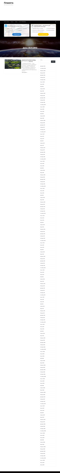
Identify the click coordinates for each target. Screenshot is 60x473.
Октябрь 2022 (42, 79)
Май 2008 (42, 385)
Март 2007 (42, 417)
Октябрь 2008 (42, 374)
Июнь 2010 (42, 328)
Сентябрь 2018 (43, 104)
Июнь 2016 (42, 165)
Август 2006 (42, 433)
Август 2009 (42, 351)
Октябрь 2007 (42, 401)
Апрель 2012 (42, 279)
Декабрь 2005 (42, 451)
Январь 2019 (42, 95)
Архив (16, 21)
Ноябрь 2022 (42, 77)
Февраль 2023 (42, 70)
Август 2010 (42, 324)
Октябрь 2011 (42, 292)
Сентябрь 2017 (43, 131)
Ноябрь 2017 (42, 127)
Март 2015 (42, 199)
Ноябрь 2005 (42, 453)
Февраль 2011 (42, 310)
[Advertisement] (30, 12)
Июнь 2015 (42, 193)
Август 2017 (42, 134)
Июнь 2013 (42, 247)
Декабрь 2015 (42, 179)
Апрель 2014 (42, 224)
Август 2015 (42, 188)
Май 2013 (42, 249)
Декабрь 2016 (42, 152)
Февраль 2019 (42, 93)
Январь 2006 (42, 449)
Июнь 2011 (42, 301)
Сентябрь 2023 (43, 68)
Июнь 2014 (42, 220)
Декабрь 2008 (42, 369)
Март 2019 (42, 91)
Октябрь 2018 (42, 102)
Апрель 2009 (42, 360)
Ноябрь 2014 (42, 208)
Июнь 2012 (42, 274)
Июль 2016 (42, 163)
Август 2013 (42, 242)
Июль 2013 (42, 245)
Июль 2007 (42, 408)
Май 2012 (42, 276)
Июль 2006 (42, 435)
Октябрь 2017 (42, 129)
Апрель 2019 (42, 88)
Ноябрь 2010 (42, 317)
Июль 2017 (42, 136)
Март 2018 (42, 118)
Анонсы (12, 21)
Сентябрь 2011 (42, 294)
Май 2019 (42, 86)
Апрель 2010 (42, 333)
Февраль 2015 (42, 202)
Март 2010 (42, 335)
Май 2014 (42, 222)
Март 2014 (42, 227)
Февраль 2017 (42, 147)
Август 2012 (42, 270)
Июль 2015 (42, 190)
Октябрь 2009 (42, 347)
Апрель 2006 (42, 442)
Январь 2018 (42, 122)
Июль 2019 (42, 84)
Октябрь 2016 (42, 156)
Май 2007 (42, 412)
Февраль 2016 (42, 174)
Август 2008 (42, 378)
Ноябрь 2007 (42, 399)
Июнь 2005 (42, 464)
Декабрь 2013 (42, 233)
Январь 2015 (42, 204)
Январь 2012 (42, 285)
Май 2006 (42, 439)
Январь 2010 (42, 340)
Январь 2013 (42, 258)
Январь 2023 (42, 72)
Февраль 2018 (42, 120)
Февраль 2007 (42, 419)
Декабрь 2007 (42, 396)
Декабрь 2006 (42, 424)
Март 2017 (42, 145)
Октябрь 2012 (42, 265)
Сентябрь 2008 (43, 376)
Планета (8, 2)
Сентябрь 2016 (43, 159)
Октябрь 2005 (42, 455)
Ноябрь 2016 (42, 154)
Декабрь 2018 (42, 97)
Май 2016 (42, 168)
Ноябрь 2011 (42, 290)
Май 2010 (42, 331)
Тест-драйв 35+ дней (43, 34)
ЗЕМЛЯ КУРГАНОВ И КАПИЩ (29, 60)
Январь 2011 (42, 313)
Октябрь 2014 (42, 211)
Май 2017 (42, 140)
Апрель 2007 (42, 415)
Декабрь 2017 (42, 125)
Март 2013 (42, 254)
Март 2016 (42, 172)
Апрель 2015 (42, 197)
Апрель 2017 (42, 143)
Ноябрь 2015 (42, 181)
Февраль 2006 (42, 446)
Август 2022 (42, 82)
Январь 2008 (42, 394)
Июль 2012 (42, 272)
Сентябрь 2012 (43, 267)
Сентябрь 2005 (43, 458)
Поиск (41, 59)
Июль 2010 (42, 326)
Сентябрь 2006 (43, 430)
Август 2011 (42, 297)
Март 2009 (42, 362)
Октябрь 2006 (42, 428)
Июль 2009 (42, 353)
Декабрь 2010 (42, 315)
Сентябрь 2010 (43, 322)
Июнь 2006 (42, 437)
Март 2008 (42, 390)
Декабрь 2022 (42, 75)
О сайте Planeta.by (22, 21)
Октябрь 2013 (42, 238)
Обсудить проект (17, 34)
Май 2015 (42, 195)
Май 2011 (41, 304)
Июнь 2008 (42, 383)
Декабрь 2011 (42, 288)
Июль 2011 (42, 299)
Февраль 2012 (42, 283)
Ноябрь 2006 (42, 426)
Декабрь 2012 (42, 261)
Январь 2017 (42, 150)
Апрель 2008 (42, 387)
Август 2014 (42, 215)
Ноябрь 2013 (42, 236)
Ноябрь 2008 (42, 372)
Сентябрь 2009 (43, 349)
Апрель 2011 (42, 306)
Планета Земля (6, 21)
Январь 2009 (42, 367)
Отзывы (12, 31)
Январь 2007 (42, 421)
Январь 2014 (42, 231)
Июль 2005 (42, 462)
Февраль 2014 (42, 229)
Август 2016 (42, 161)
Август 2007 (42, 406)
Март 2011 (42, 308)
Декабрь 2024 (42, 66)
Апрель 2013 (42, 251)
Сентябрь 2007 (43, 403)
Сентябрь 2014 (43, 213)
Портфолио (8, 31)
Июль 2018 (42, 109)
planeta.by (31, 61)
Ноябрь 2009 (42, 344)
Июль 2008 (42, 381)
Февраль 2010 (42, 338)
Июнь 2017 (42, 138)
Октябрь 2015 (42, 183)
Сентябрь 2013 (43, 240)
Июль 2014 (42, 217)
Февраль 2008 (42, 392)
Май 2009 (42, 358)
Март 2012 (42, 281)
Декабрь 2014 (42, 206)
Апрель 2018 (42, 116)
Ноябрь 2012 (42, 263)
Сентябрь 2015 (43, 186)
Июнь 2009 (42, 356)
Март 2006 (42, 444)
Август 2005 (42, 460)
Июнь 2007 (42, 410)
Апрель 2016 (42, 170)
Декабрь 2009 (42, 342)
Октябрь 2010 (42, 319)
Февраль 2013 (42, 256)
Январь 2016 (42, 177)
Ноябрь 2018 (42, 100)
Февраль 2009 (42, 365)
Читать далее (24, 72)
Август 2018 (42, 106)
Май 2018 (42, 113)
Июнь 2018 (42, 111)
